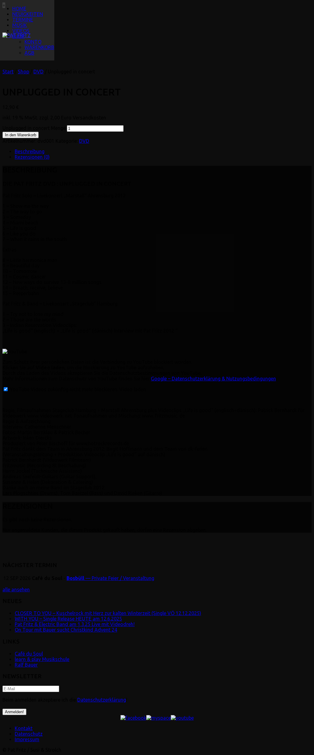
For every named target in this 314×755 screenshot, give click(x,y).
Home (19, 8)
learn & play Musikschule (42, 659)
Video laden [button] (132, 389)
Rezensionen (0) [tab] (32, 157)
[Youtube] (182, 718)
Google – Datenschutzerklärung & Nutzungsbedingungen (213, 378)
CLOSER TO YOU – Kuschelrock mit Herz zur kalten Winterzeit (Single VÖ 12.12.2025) (108, 613)
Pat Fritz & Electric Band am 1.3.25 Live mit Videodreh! (75, 624)
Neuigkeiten (27, 14)
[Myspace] (158, 718)
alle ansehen (16, 589)
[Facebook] (133, 718)
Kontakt (24, 728)
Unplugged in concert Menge (34, 128)
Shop (18, 36)
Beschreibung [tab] (29, 151)
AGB (29, 53)
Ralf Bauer (26, 664)
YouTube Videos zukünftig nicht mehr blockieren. (63, 389)
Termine (22, 19)
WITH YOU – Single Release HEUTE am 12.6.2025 (68, 618)
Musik (19, 25)
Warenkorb (39, 47)
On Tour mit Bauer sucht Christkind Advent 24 (66, 629)
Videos (20, 30)
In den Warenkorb (20, 135)
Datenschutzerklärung (101, 699)
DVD (38, 71)
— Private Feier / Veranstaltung (110, 578)
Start (7, 71)
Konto (33, 42)
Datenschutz (29, 734)
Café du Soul (29, 653)
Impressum (27, 739)
